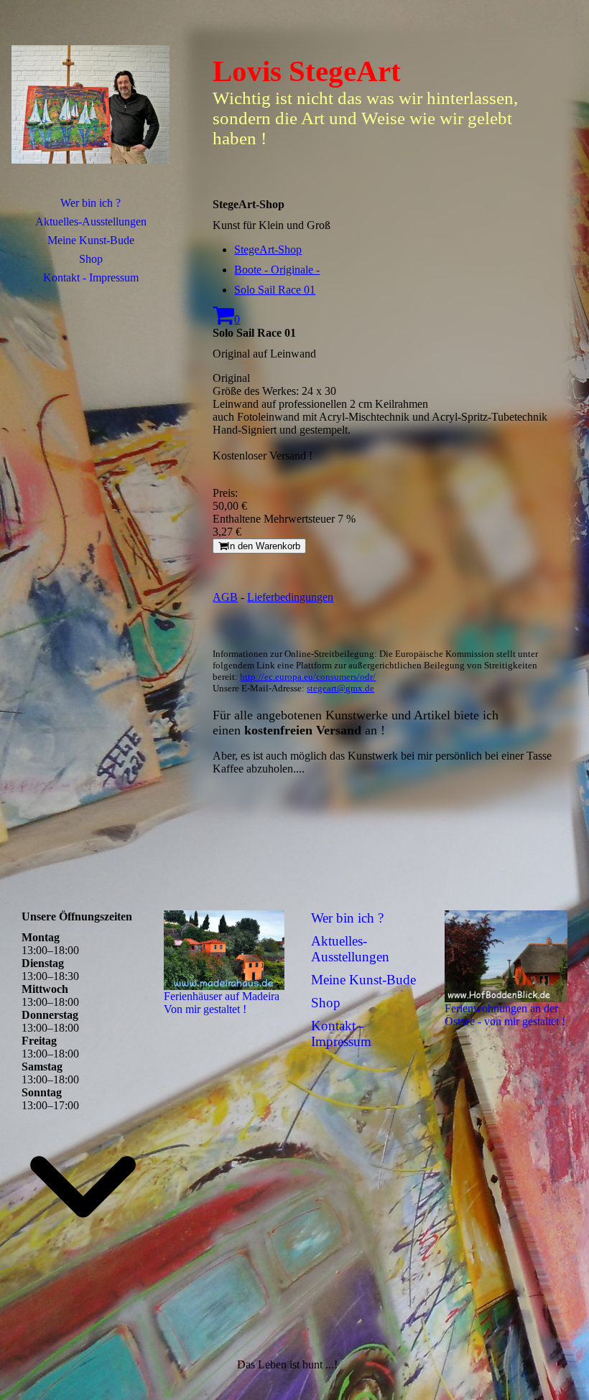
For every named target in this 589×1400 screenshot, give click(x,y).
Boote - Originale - (277, 269)
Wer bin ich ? (90, 203)
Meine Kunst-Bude (90, 240)
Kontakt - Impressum (91, 277)
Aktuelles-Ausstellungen (91, 221)
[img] (90, 104)
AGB (225, 597)
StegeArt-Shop (268, 249)
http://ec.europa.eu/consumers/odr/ (308, 676)
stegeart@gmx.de (340, 688)
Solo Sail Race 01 (274, 290)
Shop (91, 259)
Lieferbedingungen (290, 597)
